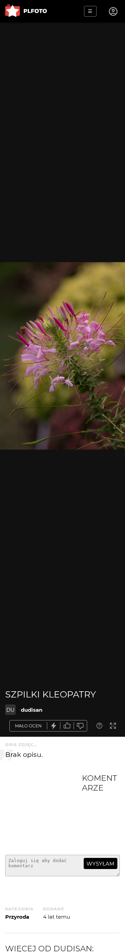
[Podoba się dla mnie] (67, 725)
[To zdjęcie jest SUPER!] (54, 725)
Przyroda (17, 916)
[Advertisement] (43, 811)
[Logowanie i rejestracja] (113, 11)
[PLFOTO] (26, 11)
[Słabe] (81, 725)
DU (10, 710)
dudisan (31, 710)
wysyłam (100, 863)
